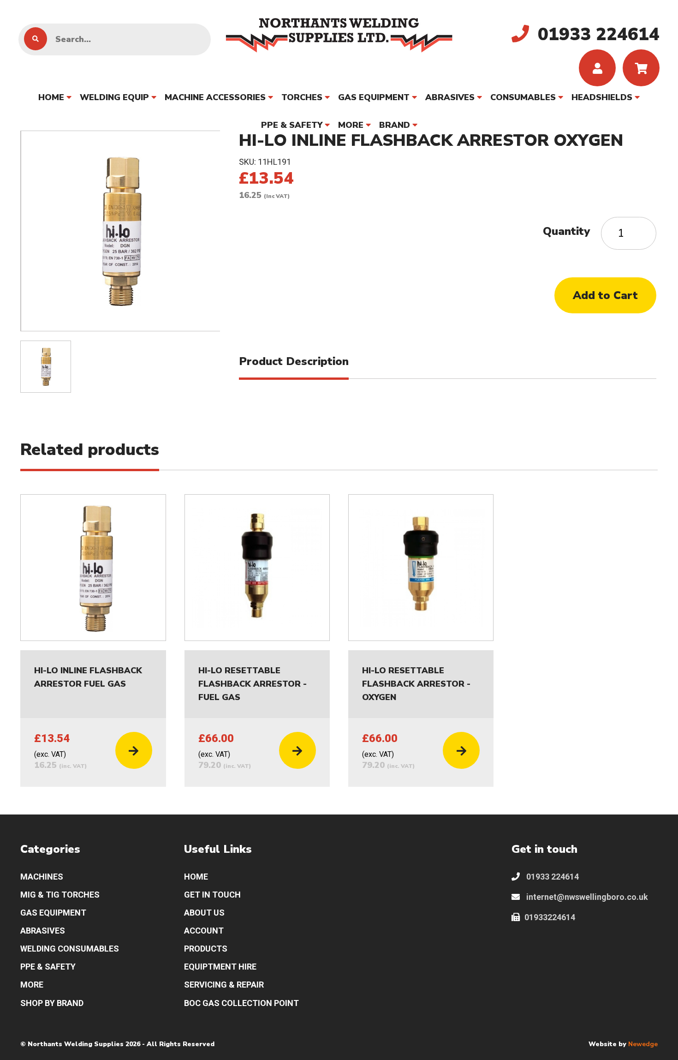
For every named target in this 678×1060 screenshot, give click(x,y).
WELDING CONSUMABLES (69, 948)
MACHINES (41, 876)
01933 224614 (551, 876)
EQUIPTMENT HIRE (220, 966)
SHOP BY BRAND (51, 1003)
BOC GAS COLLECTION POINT (241, 1003)
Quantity (566, 231)
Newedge (643, 1044)
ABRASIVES (450, 97)
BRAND (394, 125)
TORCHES (301, 97)
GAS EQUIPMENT (374, 97)
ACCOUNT (204, 930)
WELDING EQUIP (114, 97)
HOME (51, 97)
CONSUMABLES (523, 97)
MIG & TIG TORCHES (60, 894)
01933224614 (549, 917)
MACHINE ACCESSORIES (215, 97)
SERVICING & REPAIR (224, 984)
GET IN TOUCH (212, 894)
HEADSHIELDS (601, 97)
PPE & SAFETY (291, 125)
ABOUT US (204, 912)
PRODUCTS (205, 948)
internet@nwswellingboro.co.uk (586, 897)
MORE (350, 125)
